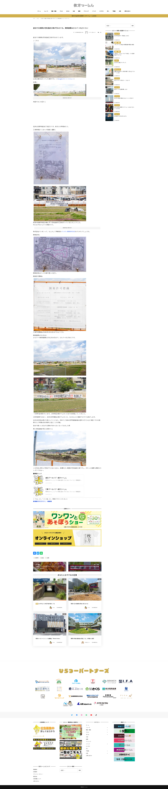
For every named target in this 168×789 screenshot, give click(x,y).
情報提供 (35, 769)
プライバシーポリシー (38, 774)
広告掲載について (37, 778)
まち (101, 32)
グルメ (61, 11)
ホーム (39, 11)
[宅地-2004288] (60, 59)
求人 (108, 11)
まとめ (67, 11)
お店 (74, 11)
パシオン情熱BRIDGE (68, 231)
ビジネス (102, 11)
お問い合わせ (127, 11)
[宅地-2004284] (60, 203)
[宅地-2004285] (60, 357)
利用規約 (35, 771)
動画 (79, 11)
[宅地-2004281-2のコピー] (60, 254)
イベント (94, 11)
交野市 (36, 558)
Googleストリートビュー (66, 79)
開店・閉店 (53, 11)
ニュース (46, 11)
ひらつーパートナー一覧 (38, 736)
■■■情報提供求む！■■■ (42, 501)
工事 (48, 558)
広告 (120, 11)
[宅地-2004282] (60, 448)
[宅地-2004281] (51, 157)
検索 (133, 25)
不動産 (114, 11)
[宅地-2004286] (60, 89)
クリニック (86, 11)
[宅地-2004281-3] (60, 394)
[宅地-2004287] (60, 304)
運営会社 (35, 776)
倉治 (42, 558)
